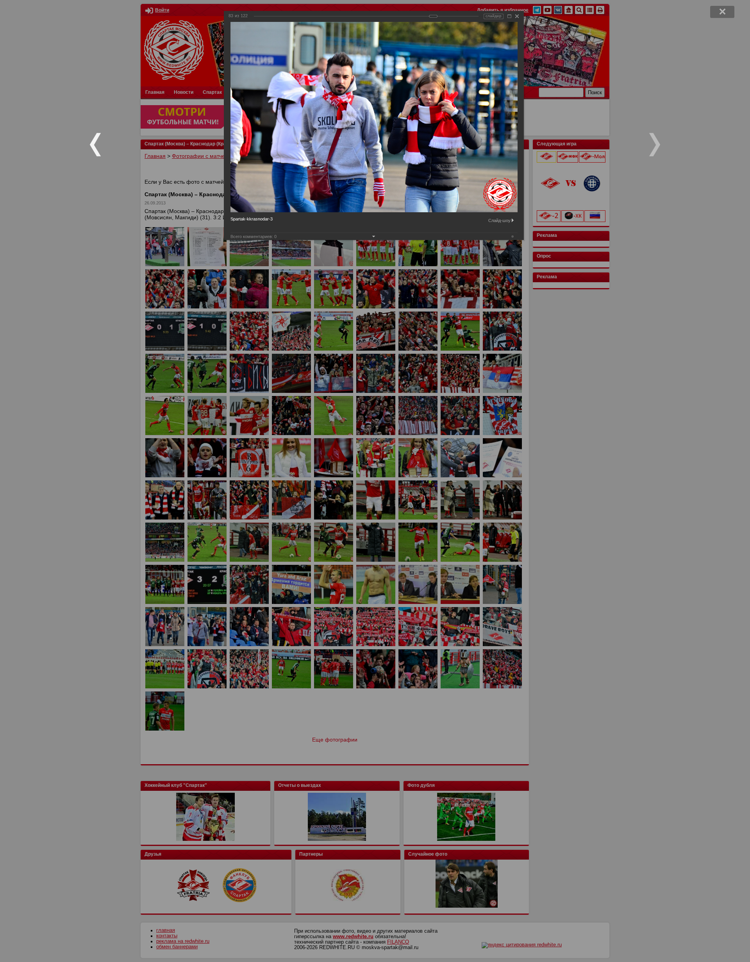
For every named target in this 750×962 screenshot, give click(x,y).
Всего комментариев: (253, 236)
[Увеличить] (509, 16)
